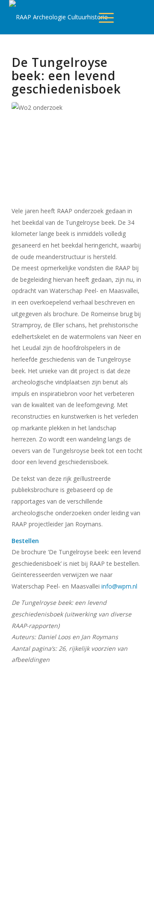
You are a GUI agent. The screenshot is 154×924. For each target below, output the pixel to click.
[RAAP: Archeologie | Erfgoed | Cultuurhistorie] (59, 17)
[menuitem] (106, 17)
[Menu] (110, 17)
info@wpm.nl (119, 586)
